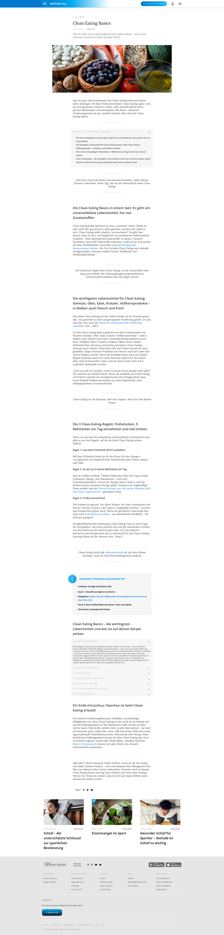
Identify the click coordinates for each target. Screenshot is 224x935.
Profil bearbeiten (164, 882)
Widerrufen (53, 912)
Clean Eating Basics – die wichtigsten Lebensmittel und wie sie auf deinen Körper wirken (113, 159)
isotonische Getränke (97, 514)
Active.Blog (48, 874)
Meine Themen (49, 882)
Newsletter (161, 890)
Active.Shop (76, 890)
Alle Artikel (80, 17)
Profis (131, 878)
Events (103, 878)
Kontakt (46, 925)
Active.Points (77, 878)
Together (104, 874)
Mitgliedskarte (163, 878)
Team (130, 874)
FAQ (102, 925)
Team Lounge (105, 886)
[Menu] (180, 4)
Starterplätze (106, 882)
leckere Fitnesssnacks (85, 744)
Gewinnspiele (77, 882)
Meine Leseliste (50, 878)
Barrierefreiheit (85, 925)
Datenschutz (70, 925)
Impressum (57, 925)
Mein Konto (161, 874)
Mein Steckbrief (163, 886)
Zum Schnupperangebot (154, 4)
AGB (96, 925)
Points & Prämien (79, 874)
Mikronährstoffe (114, 552)
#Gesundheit (91, 29)
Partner (75, 886)
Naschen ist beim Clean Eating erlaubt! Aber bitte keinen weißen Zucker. (107, 162)
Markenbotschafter (137, 882)
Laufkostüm (105, 890)
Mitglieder (133, 886)
